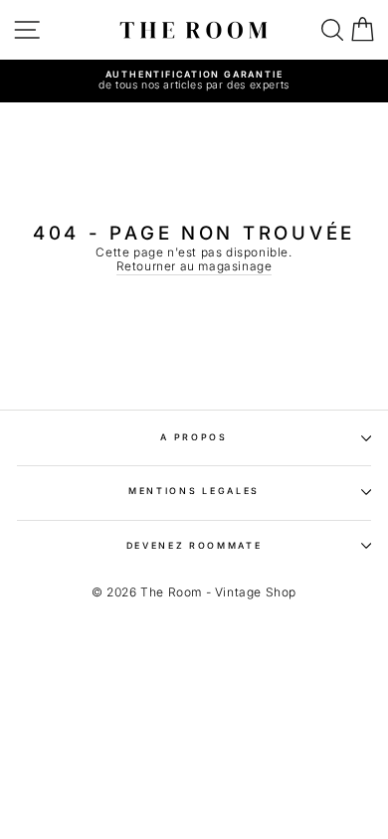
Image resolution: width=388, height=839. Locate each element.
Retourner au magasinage (194, 266)
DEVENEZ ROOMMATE (194, 545)
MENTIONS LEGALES (194, 490)
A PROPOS (193, 436)
